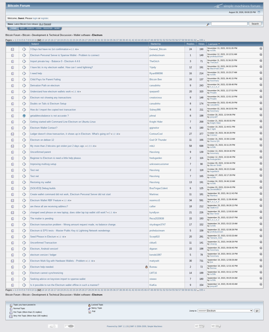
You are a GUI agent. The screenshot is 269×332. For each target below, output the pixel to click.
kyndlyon (154, 212)
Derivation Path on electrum (45, 85)
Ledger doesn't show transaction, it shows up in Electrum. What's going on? (70, 133)
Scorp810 (155, 236)
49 (155, 40)
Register (48, 28)
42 (133, 40)
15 (49, 40)
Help (22, 28)
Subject (35, 44)
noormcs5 (155, 200)
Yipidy (153, 67)
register (44, 18)
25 (80, 40)
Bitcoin (26, 35)
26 (83, 40)
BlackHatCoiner (217, 68)
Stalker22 (214, 207)
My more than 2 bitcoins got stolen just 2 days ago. (57, 146)
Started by (156, 44)
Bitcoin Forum (12, 35)
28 (89, 40)
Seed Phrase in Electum (43, 236)
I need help (36, 73)
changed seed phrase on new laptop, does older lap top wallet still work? (68, 212)
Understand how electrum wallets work (50, 91)
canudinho (155, 85)
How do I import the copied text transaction (53, 109)
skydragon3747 (158, 224)
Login (38, 28)
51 (161, 40)
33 (105, 40)
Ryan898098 (156, 73)
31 (99, 40)
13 (43, 40)
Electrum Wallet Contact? (43, 127)
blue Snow (214, 214)
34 (108, 40)
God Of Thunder (158, 140)
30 (95, 40)
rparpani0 (154, 91)
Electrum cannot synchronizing (46, 273)
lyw (211, 262)
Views (201, 44)
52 (164, 40)
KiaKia (153, 285)
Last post (213, 44)
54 (170, 40)
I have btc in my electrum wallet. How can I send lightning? (61, 67)
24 (77, 40)
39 (123, 40)
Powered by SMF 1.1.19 (117, 326)
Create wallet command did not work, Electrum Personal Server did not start (70, 194)
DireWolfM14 (215, 189)
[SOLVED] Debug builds (43, 188)
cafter (153, 206)
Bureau (153, 266)
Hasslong (154, 152)
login (35, 18)
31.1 (41, 24)
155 (201, 40)
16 (52, 40)
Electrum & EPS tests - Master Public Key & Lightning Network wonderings (70, 230)
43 (136, 40)
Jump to (192, 311)
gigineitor (154, 127)
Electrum (97, 35)
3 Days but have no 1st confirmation (49, 49)
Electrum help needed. (42, 266)
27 (86, 40)
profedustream (157, 55)
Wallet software (82, 35)
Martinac (154, 194)
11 (35, 40)
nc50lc (213, 50)
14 (46, 40)
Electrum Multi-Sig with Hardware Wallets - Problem (57, 260)
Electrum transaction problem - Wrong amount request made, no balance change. (73, 224)
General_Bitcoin (158, 49)
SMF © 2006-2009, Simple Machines (146, 326)
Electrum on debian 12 (42, 140)
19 (61, 40)
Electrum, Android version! (44, 248)
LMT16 (153, 273)
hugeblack (214, 171)
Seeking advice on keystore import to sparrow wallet (57, 279)
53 (167, 40)
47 (148, 40)
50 (158, 40)
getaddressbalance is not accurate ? (49, 115)
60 (189, 40)
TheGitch (154, 61)
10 (32, 40)
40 (127, 40)
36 (114, 40)
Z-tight (213, 129)
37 (117, 40)
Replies (190, 44)
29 (92, 40)
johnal (153, 115)
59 (186, 40)
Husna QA (214, 141)
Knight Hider (156, 121)
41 (130, 40)
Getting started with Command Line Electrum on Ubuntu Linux (63, 121)
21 (67, 40)
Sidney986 (155, 109)
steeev (153, 279)
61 (192, 40)
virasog (213, 244)
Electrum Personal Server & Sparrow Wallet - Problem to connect (64, 55)
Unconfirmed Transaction (43, 242)
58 (183, 40)
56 (176, 40)
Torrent (47, 24)
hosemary (214, 81)
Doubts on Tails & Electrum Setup (48, 103)
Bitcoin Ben (156, 79)
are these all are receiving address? (49, 206)
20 (64, 40)
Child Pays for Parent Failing (45, 79)
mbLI (152, 146)
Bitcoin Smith (215, 165)
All (76, 49)
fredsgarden (156, 158)
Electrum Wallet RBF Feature (45, 200)
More (57, 28)
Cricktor (213, 135)
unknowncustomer (159, 164)
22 (71, 40)
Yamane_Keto (216, 238)
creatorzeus (156, 97)
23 (74, 40)
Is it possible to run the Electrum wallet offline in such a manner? (64, 285)
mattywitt (154, 260)
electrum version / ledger (43, 254)
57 (179, 40)
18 (58, 40)
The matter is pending (41, 218)
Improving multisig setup (43, 164)
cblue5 (153, 242)
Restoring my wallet (40, 182)
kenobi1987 (156, 254)
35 (111, 40)
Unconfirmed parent (40, 152)
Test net (34, 170)
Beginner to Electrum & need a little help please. (55, 158)
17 (55, 40)
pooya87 (214, 117)
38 (120, 40)
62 (195, 40)
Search (30, 28)
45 (142, 40)
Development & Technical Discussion (52, 35)
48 (151, 40)
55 (173, 40)
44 (139, 40)
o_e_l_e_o (214, 87)
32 (102, 40)
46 (145, 40)
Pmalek (213, 93)
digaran (153, 248)
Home (13, 28)
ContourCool (156, 133)
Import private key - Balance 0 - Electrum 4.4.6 (55, 61)
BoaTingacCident (159, 188)
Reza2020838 (157, 218)
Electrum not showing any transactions (50, 97)
